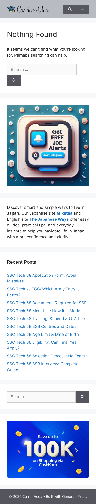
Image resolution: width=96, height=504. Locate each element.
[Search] (14, 80)
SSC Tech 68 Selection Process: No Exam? (47, 356)
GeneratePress (74, 496)
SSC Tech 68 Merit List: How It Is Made (43, 310)
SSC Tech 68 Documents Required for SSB (47, 303)
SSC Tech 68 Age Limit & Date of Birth (43, 334)
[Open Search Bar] (69, 9)
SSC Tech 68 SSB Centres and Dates (41, 326)
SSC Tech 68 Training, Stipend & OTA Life (46, 318)
